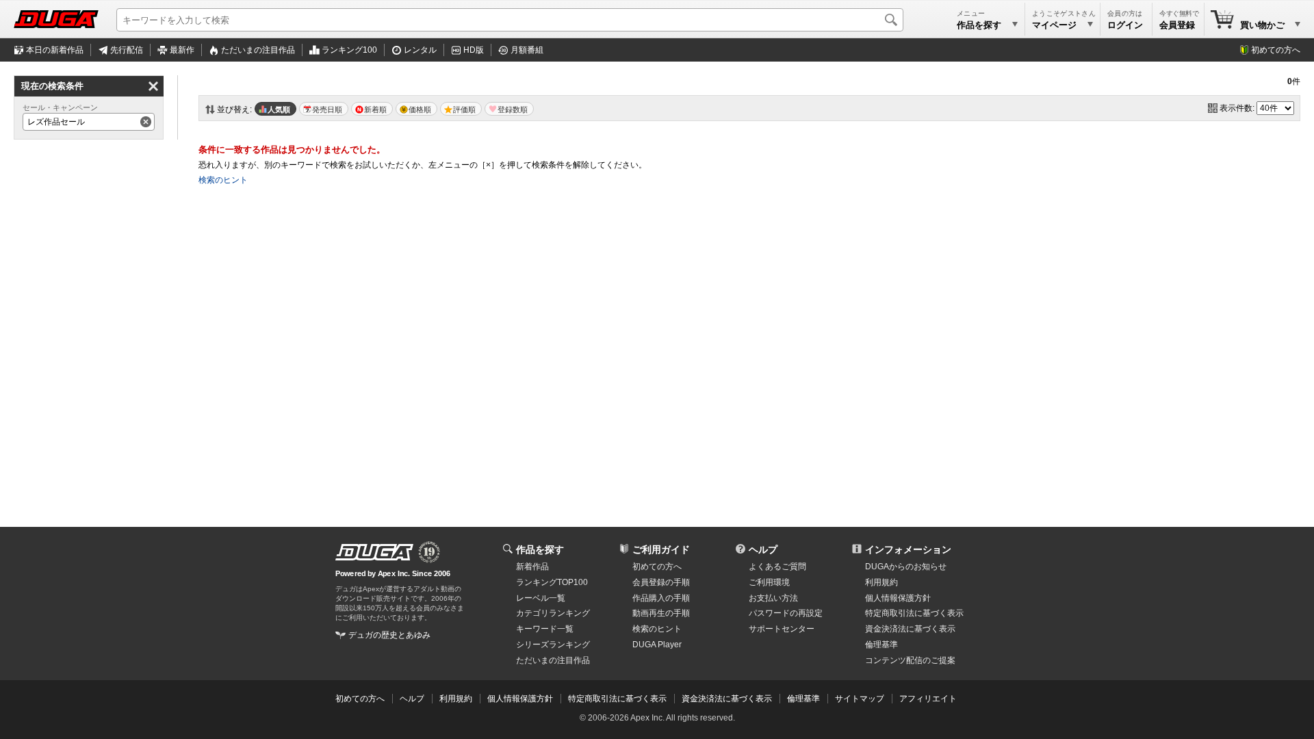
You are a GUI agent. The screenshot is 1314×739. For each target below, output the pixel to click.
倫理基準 (881, 644)
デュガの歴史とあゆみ (389, 635)
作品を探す (540, 549)
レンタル (420, 50)
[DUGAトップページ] (56, 19)
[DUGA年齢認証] (374, 552)
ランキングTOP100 (552, 582)
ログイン (1125, 25)
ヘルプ (763, 549)
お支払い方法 (773, 598)
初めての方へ (1275, 50)
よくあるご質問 (777, 566)
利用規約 (881, 582)
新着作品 (532, 566)
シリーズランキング (553, 644)
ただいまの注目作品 (553, 660)
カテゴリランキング (553, 613)
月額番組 (527, 50)
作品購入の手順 (661, 598)
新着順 (375, 109)
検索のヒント (223, 180)
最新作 (182, 50)
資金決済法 (910, 629)
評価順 (464, 109)
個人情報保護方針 (898, 598)
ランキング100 (349, 50)
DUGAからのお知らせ (905, 566)
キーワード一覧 (545, 629)
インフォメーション (908, 549)
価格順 (420, 109)
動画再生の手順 (661, 613)
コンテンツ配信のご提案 (910, 660)
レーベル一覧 (540, 598)
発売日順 (327, 109)
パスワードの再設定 (786, 613)
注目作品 (258, 50)
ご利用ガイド (661, 549)
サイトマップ (859, 698)
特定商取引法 (914, 613)
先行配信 (126, 50)
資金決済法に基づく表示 (727, 698)
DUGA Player (657, 644)
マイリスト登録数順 (509, 109)
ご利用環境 (769, 582)
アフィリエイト (928, 698)
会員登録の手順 (661, 582)
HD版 (473, 50)
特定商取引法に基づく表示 (617, 698)
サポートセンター (781, 629)
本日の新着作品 (54, 50)
